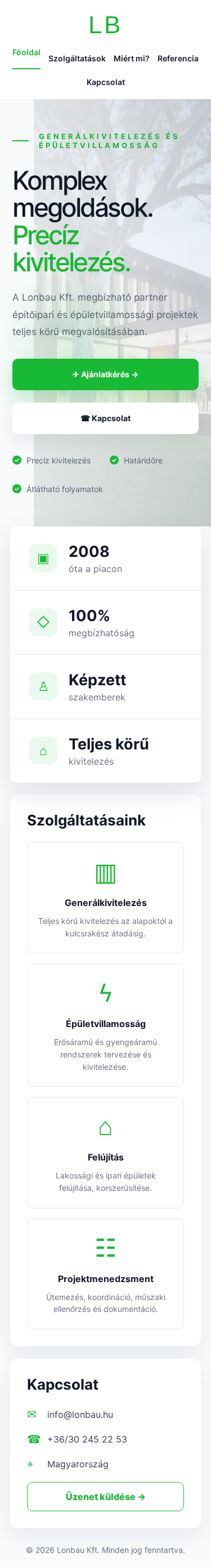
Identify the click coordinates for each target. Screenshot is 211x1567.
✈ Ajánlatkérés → (105, 374)
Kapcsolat (106, 82)
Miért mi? (132, 58)
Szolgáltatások (77, 58)
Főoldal (26, 52)
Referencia (178, 58)
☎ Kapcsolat (105, 418)
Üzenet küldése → (106, 1496)
